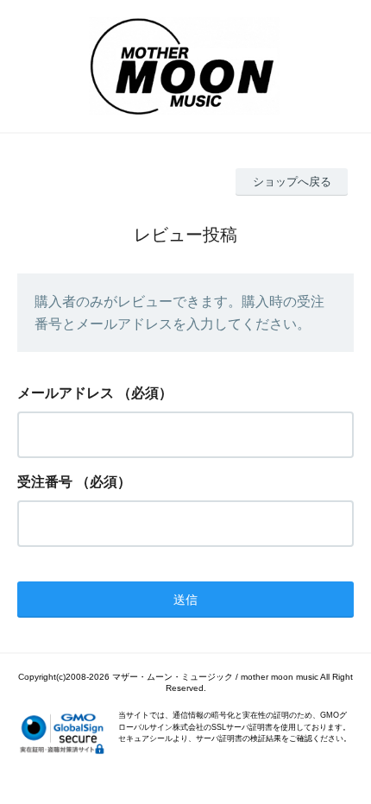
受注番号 (44, 481)
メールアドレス (65, 393)
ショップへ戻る (292, 181)
